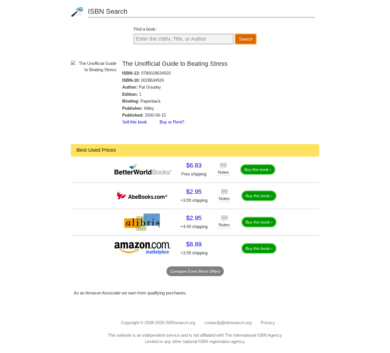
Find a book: (145, 29)
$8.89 (194, 244)
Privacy (268, 322)
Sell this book (134, 121)
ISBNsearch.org (180, 322)
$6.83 (194, 165)
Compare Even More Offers (195, 271)
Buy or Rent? (172, 121)
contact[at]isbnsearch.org (228, 322)
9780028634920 (156, 73)
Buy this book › (257, 169)
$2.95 (194, 191)
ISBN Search (107, 11)
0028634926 (152, 80)
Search (245, 39)
